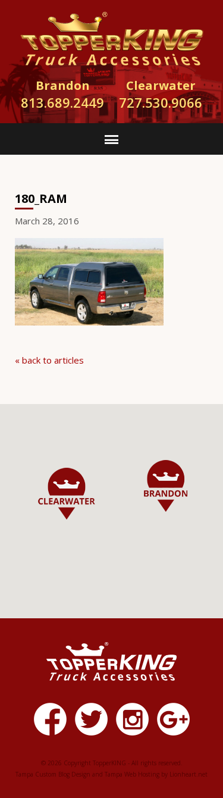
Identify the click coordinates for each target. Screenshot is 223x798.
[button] (165, 486)
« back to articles (49, 360)
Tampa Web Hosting (132, 774)
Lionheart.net (188, 774)
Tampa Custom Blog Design (52, 774)
